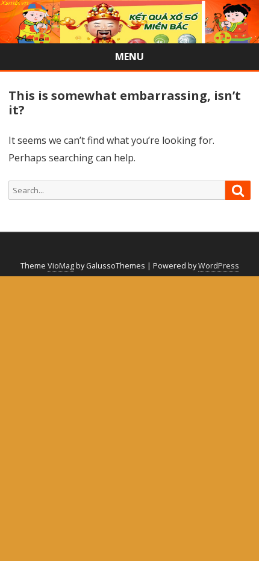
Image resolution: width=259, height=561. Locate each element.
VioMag (61, 266)
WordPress (218, 266)
